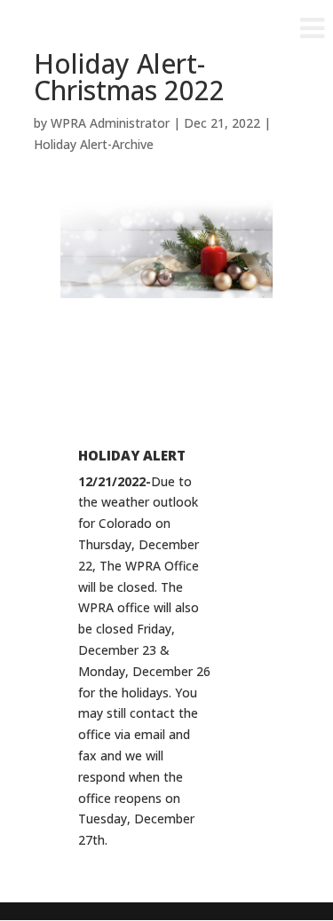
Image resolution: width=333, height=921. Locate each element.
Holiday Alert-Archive (94, 144)
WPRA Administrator (110, 122)
